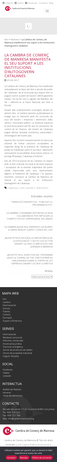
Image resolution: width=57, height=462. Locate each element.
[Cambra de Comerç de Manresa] (19, 11)
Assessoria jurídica (12, 343)
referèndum (42, 187)
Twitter (20, 2)
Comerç (7, 314)
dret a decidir (26, 187)
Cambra (7, 302)
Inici (6, 39)
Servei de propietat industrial (17, 353)
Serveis (6, 308)
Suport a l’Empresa (12, 320)
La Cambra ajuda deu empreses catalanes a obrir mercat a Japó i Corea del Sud (28, 228)
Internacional (9, 305)
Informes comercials (13, 340)
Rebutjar (24, 457)
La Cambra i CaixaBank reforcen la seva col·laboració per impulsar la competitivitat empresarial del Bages (29, 215)
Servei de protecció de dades (17, 349)
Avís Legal (22, 444)
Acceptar (11, 457)
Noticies (15, 39)
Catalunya (13, 187)
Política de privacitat (39, 444)
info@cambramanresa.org (21, 418)
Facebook (32, 2)
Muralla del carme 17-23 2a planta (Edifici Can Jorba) (29, 409)
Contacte (43, 2)
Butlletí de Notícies (12, 389)
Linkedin (8, 2)
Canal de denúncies (13, 395)
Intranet (7, 392)
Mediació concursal (12, 337)
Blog (51, 2)
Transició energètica (13, 346)
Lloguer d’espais (11, 356)
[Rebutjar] (53, 454)
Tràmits (6, 311)
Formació (7, 317)
